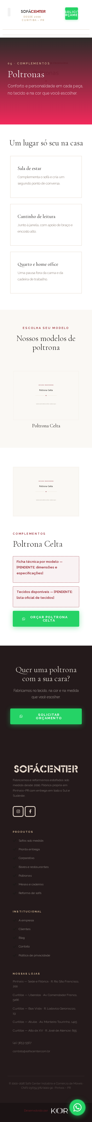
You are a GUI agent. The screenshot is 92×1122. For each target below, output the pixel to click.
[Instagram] (18, 811)
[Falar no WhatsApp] (77, 1107)
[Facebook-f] (30, 811)
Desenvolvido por (36, 1110)
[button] (9, 12)
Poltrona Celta (46, 426)
